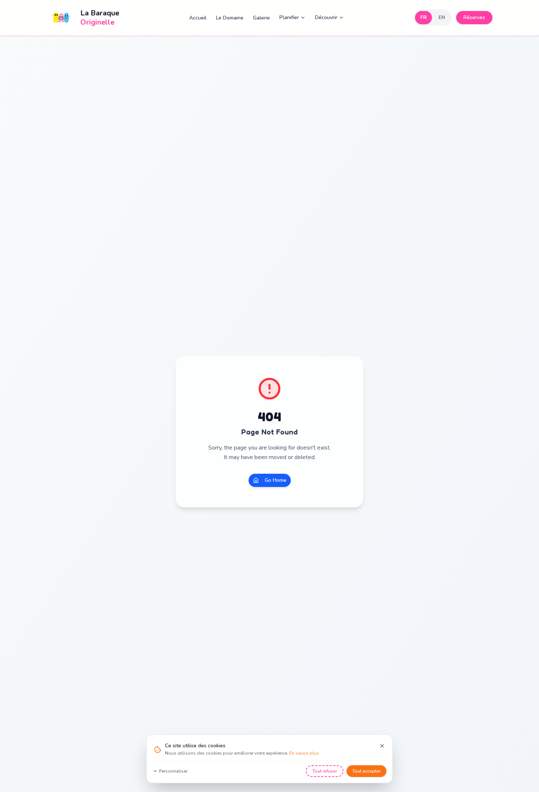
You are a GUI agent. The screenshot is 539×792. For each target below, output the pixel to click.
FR (423, 17)
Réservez (474, 17)
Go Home (275, 480)
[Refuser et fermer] (382, 746)
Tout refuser (324, 771)
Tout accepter (366, 771)
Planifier (289, 17)
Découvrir (326, 17)
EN (442, 17)
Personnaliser (173, 771)
